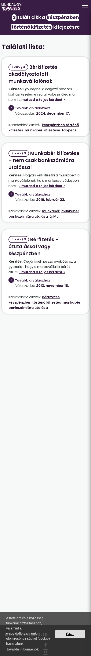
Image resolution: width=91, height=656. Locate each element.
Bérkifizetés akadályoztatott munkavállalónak (32, 74)
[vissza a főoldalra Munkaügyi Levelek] (45, 7)
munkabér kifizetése (42, 130)
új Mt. (54, 216)
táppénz (69, 130)
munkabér (51, 211)
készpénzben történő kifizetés (34, 302)
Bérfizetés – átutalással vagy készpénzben (33, 246)
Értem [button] (70, 634)
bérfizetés (51, 297)
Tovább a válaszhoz (32, 108)
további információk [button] (23, 649)
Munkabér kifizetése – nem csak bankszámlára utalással (43, 160)
